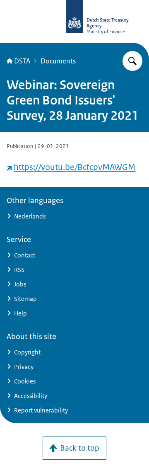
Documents (58, 60)
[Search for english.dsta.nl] (132, 61)
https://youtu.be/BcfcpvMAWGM (74, 167)
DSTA (22, 60)
